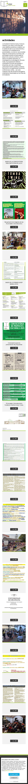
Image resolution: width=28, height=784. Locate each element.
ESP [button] (25, 2)
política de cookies (9, 770)
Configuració (14, 777)
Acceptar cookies (14, 774)
